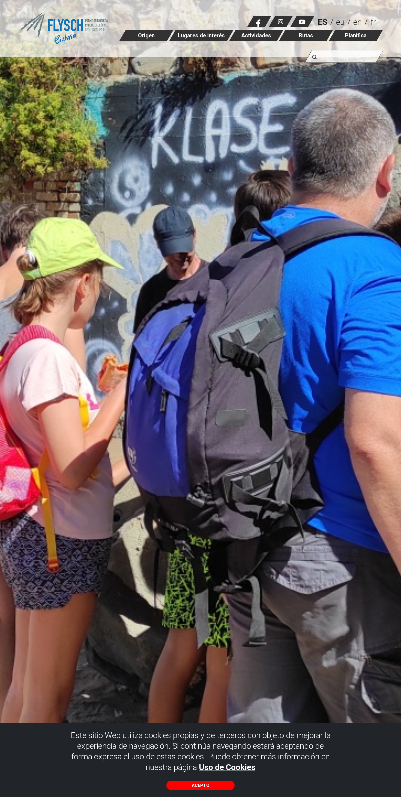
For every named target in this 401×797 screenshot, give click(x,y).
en (357, 22)
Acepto (201, 785)
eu (340, 22)
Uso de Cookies (227, 767)
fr (373, 22)
